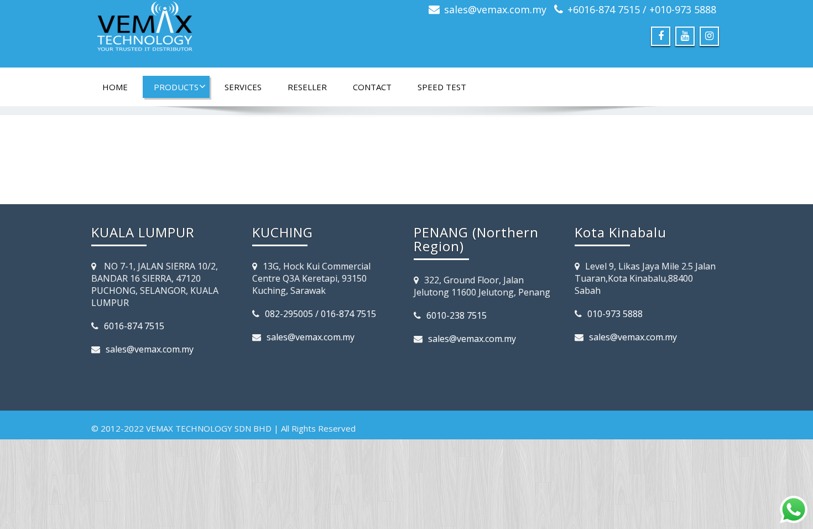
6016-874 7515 (134, 326)
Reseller (307, 86)
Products (176, 86)
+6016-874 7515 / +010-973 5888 (641, 9)
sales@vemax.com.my (495, 9)
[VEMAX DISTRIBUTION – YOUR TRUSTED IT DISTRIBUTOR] (244, 30)
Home (115, 86)
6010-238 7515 (456, 315)
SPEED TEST (442, 86)
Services (243, 86)
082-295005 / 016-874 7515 (320, 314)
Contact (372, 86)
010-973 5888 (615, 314)
